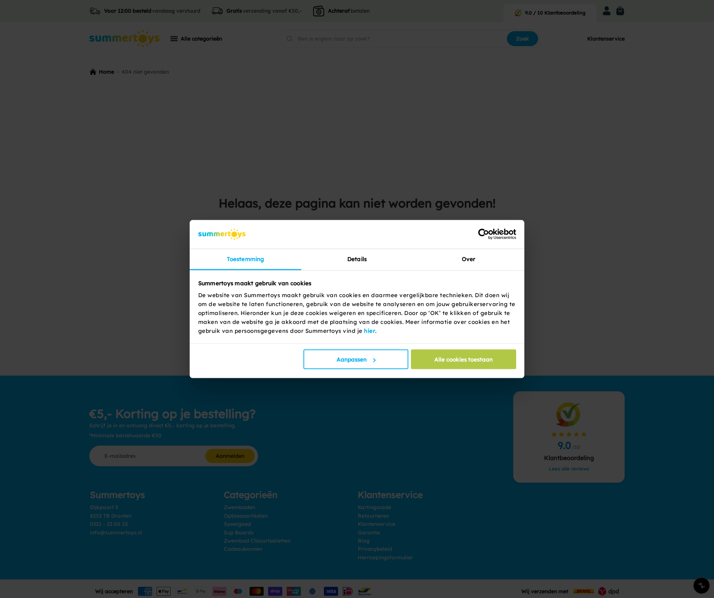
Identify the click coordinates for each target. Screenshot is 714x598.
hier (369, 330)
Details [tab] (357, 258)
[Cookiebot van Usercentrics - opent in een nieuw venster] (483, 234)
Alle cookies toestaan (463, 359)
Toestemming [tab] (245, 258)
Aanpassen (352, 359)
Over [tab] (468, 258)
